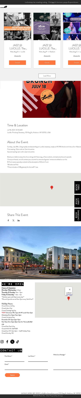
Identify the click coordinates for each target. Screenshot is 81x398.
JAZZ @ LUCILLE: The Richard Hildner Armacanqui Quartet (17, 47)
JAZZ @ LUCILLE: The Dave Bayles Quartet (47, 47)
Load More (47, 76)
